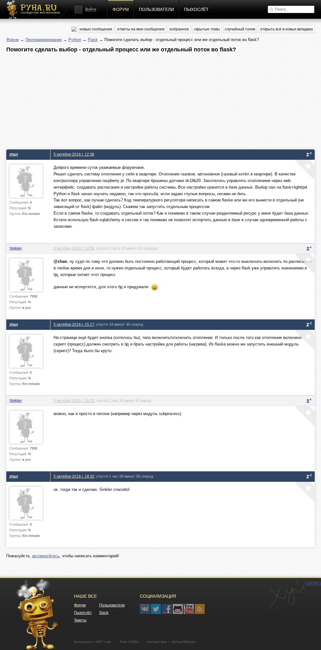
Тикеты (80, 620)
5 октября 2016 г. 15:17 (74, 324)
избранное (179, 29)
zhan (13, 154)
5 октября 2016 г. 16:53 (74, 400)
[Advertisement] (160, 99)
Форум (121, 9)
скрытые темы (207, 29)
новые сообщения (96, 29)
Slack (103, 613)
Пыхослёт (196, 9)
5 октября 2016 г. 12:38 (74, 154)
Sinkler (15, 248)
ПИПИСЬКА (286, 595)
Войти (90, 9)
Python (74, 39)
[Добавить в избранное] (304, 170)
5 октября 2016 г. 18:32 (74, 476)
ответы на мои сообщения (141, 29)
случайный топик (240, 29)
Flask (93, 39)
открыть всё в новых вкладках (286, 29)
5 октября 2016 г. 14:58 (74, 248)
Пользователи (156, 9)
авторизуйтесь (46, 556)
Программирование (43, 39)
